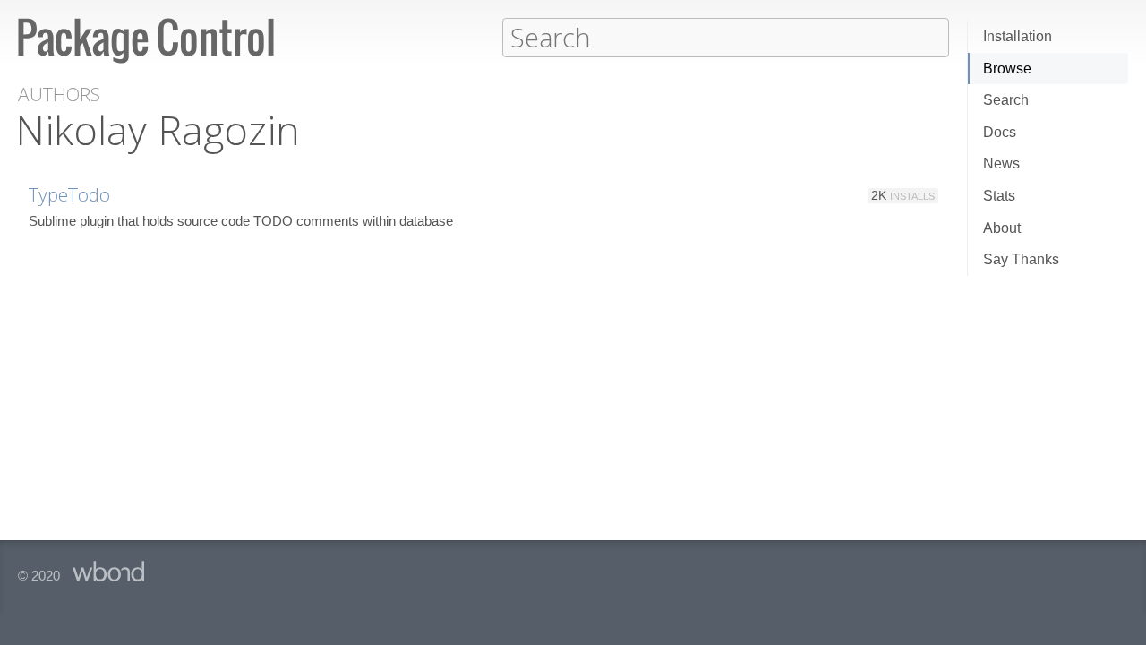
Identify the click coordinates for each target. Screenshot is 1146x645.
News (1001, 163)
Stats (999, 195)
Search (1006, 100)
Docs (999, 132)
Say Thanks (1021, 259)
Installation (1017, 36)
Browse (1007, 68)
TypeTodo (69, 194)
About (1002, 228)
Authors (59, 94)
